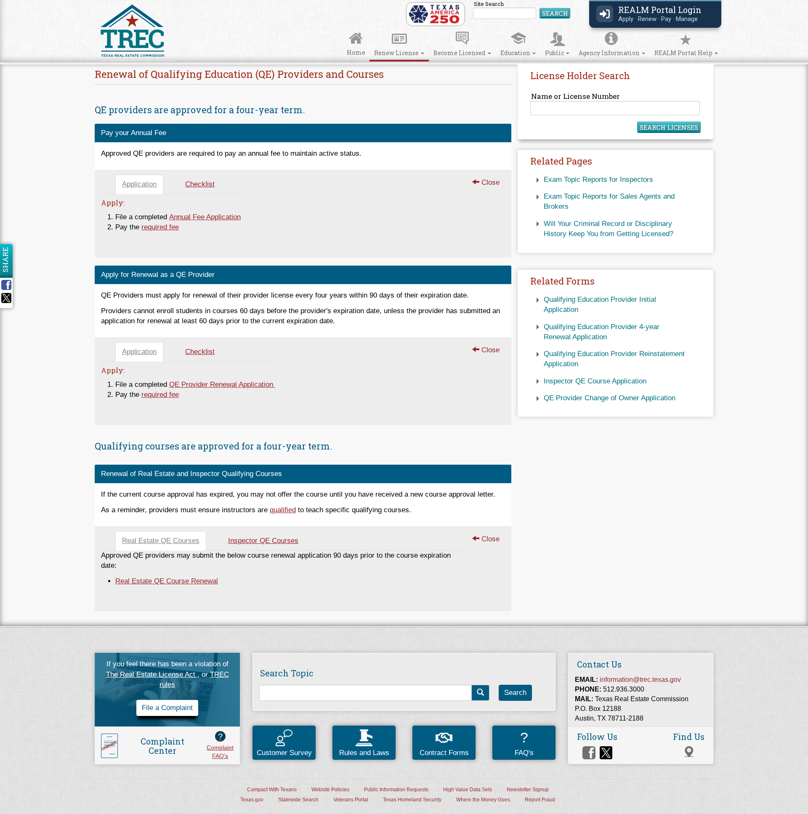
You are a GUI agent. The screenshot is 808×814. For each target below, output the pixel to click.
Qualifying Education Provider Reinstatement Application (614, 359)
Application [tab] (139, 184)
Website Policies (330, 790)
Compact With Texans (272, 790)
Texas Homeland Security (412, 800)
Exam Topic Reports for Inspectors (598, 180)
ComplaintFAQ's (220, 745)
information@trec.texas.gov (640, 679)
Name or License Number (575, 96)
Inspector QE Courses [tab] (263, 541)
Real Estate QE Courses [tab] (160, 541)
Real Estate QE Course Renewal (166, 581)
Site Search (522, 10)
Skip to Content (15, 2)
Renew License (397, 53)
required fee (160, 227)
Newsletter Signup (528, 790)
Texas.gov (251, 800)
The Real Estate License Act (151, 674)
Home (356, 52)
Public (555, 53)
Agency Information (610, 53)
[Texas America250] (434, 14)
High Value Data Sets (467, 790)
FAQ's (524, 743)
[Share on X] (6, 301)
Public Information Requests (396, 790)
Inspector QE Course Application (595, 381)
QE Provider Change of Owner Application (609, 398)
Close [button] (489, 182)
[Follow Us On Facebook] (588, 752)
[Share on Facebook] (9, 285)
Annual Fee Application (205, 217)
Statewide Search (298, 800)
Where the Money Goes (483, 800)
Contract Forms (444, 753)
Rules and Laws (364, 753)
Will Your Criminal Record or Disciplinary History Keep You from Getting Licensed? (608, 229)
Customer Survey (284, 753)
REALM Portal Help (684, 53)
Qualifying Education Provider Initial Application (600, 304)
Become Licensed (460, 53)
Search (555, 13)
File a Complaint (167, 708)
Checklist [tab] (200, 184)
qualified (283, 510)
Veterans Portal (350, 800)
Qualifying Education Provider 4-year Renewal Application (601, 332)
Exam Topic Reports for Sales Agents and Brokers (609, 201)
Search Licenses (669, 127)
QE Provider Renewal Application (222, 384)
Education (516, 53)
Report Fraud (540, 800)
